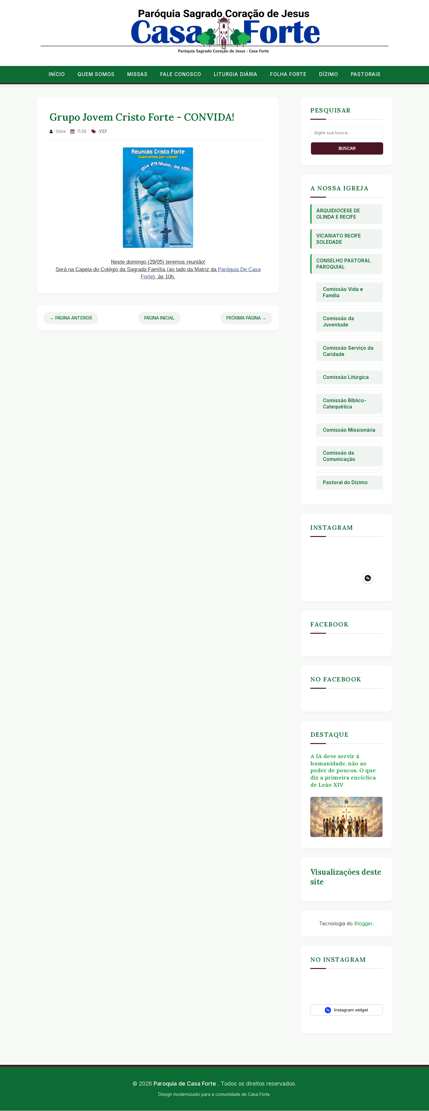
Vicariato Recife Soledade (338, 239)
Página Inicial (159, 317)
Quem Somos (96, 74)
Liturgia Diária (236, 74)
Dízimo (328, 74)
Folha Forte (288, 74)
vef (103, 131)
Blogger (363, 923)
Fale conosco (180, 74)
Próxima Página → (246, 317)
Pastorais (366, 74)
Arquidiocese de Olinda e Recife (338, 214)
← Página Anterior (71, 317)
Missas (137, 74)
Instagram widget (350, 1009)
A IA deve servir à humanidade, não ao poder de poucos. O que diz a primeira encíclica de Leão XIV (343, 770)
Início (57, 74)
